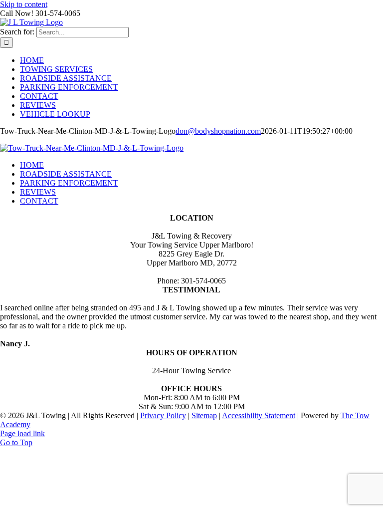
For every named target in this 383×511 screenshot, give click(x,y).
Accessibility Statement (258, 415)
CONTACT (39, 201)
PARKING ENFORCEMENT (69, 183)
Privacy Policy (163, 415)
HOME (32, 165)
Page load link (22, 433)
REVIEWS (38, 192)
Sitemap (204, 415)
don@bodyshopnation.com (218, 131)
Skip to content (23, 4)
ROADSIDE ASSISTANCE (66, 174)
